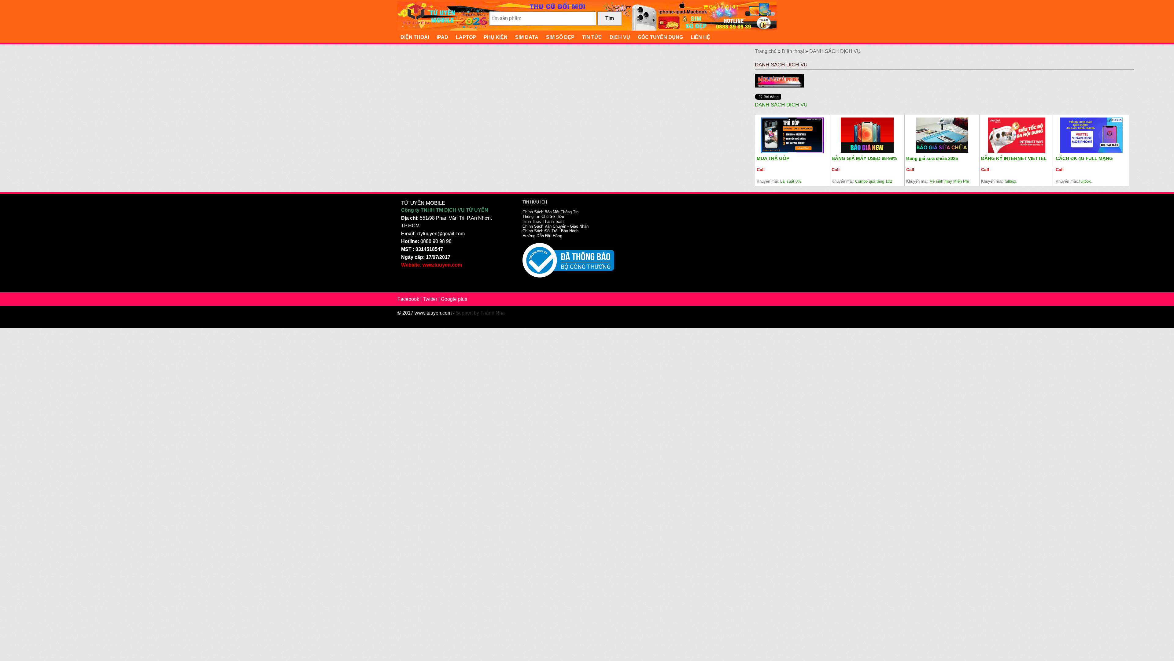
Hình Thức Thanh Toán (542, 221)
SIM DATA (526, 37)
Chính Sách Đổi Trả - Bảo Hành (550, 231)
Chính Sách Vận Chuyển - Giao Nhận (555, 226)
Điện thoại (415, 37)
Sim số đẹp (560, 37)
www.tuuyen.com (433, 313)
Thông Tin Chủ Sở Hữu (543, 216)
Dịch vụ (620, 37)
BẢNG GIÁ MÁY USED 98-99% (864, 158)
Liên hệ (700, 37)
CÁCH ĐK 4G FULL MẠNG (1084, 158)
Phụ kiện (496, 37)
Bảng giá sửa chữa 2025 (932, 158)
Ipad (442, 37)
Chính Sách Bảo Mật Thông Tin (550, 212)
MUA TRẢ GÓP (773, 158)
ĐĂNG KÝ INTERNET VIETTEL (1014, 158)
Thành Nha (492, 313)
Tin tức (592, 37)
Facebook (408, 299)
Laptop (466, 37)
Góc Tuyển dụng (660, 37)
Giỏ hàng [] (723, 6)
